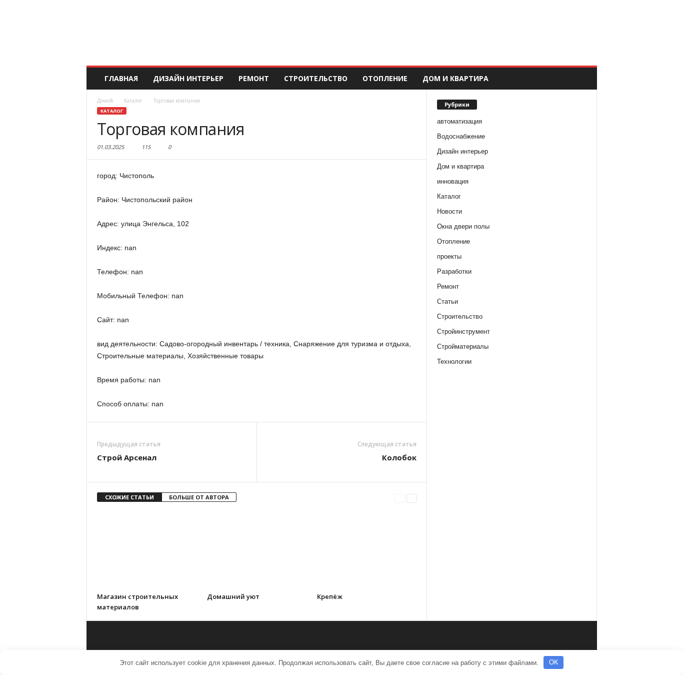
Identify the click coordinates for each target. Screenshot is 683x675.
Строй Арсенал (126, 457)
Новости (449, 211)
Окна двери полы (463, 226)
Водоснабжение (461, 136)
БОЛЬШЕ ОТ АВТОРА (199, 497)
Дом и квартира (455, 78)
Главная (121, 78)
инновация (452, 181)
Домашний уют (233, 596)
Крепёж (329, 596)
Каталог (111, 111)
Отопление (385, 78)
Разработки (454, 271)
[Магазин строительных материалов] (147, 549)
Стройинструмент (463, 331)
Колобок (399, 457)
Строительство (316, 78)
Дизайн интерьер (188, 78)
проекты (449, 256)
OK (553, 662)
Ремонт (253, 78)
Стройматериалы (462, 346)
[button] (582, 79)
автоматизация (459, 121)
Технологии (454, 361)
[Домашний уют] (257, 549)
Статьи (447, 301)
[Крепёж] (367, 549)
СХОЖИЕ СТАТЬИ (129, 497)
